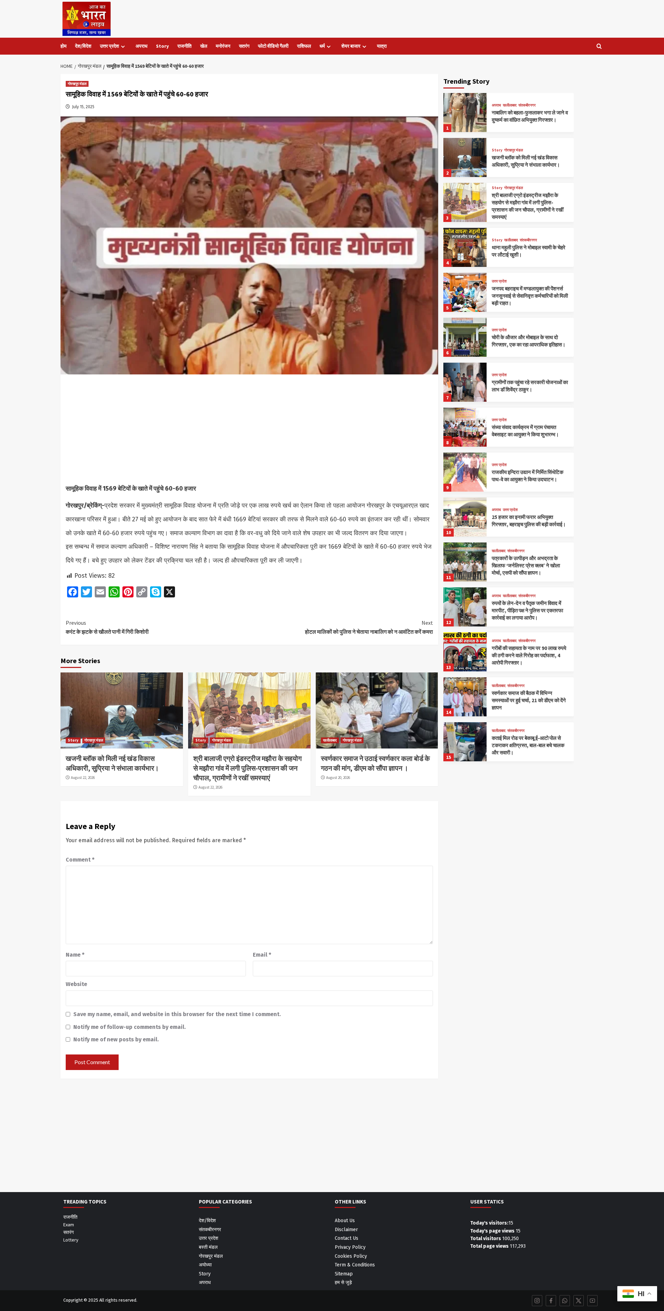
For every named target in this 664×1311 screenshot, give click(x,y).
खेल (203, 46)
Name (75, 954)
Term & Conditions (355, 1265)
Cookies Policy (351, 1256)
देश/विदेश (83, 46)
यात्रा (382, 46)
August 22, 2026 (83, 777)
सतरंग (244, 46)
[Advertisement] (249, 430)
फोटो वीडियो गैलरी (273, 46)
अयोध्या (205, 1265)
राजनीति (184, 46)
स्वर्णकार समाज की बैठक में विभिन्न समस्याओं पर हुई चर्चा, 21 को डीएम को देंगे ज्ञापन (529, 700)
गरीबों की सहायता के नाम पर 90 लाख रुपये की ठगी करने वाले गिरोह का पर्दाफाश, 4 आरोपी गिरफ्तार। (529, 655)
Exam (68, 1224)
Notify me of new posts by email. (116, 1039)
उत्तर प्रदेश (109, 46)
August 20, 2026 (338, 777)
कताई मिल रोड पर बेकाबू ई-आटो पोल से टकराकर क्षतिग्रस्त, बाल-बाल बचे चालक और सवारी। (528, 745)
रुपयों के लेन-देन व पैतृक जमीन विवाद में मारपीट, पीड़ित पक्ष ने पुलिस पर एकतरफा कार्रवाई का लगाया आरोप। (527, 610)
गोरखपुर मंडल (77, 83)
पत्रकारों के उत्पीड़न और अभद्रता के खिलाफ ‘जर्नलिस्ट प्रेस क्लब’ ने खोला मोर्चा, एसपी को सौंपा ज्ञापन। (526, 565)
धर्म (322, 46)
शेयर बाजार (350, 46)
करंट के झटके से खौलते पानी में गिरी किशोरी (107, 627)
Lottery (71, 1240)
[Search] (599, 46)
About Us (345, 1221)
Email (262, 954)
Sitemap (344, 1274)
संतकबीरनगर (527, 105)
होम (63, 46)
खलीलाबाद (330, 740)
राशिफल (304, 46)
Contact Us (346, 1238)
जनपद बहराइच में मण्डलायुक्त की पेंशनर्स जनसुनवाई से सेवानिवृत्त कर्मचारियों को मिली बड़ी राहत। (530, 295)
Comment (80, 859)
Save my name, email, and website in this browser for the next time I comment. (177, 1014)
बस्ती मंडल (208, 1247)
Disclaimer (346, 1230)
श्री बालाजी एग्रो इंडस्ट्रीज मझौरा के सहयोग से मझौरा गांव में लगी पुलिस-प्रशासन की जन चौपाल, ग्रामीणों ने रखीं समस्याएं (247, 768)
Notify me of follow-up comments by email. (129, 1027)
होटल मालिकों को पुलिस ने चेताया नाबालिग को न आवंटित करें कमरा (369, 627)
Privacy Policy (350, 1247)
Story (162, 46)
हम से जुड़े (343, 1282)
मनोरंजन (223, 46)
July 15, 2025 (83, 106)
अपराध (141, 46)
